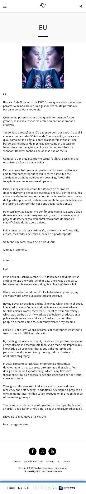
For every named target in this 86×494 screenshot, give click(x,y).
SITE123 (40, 471)
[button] (4, 6)
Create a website (54, 471)
